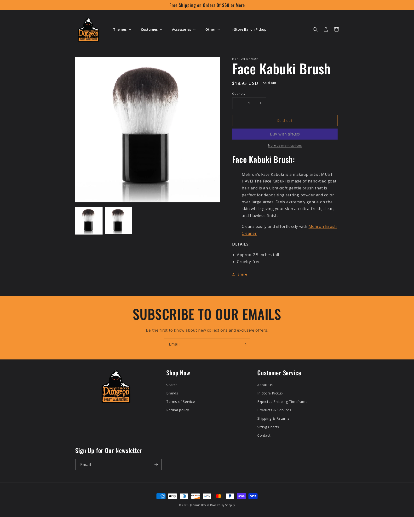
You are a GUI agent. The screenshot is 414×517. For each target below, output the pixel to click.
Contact (263, 435)
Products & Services (274, 410)
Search (172, 384)
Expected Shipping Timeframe (282, 401)
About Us (265, 384)
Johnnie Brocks (199, 505)
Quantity (238, 93)
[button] (315, 29)
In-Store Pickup (270, 393)
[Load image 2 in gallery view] (118, 220)
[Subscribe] (244, 344)
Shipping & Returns (273, 418)
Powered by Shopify (222, 505)
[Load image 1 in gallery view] (88, 220)
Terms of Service (180, 401)
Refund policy (177, 410)
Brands (172, 393)
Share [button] (242, 274)
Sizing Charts (268, 427)
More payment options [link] (285, 145)
